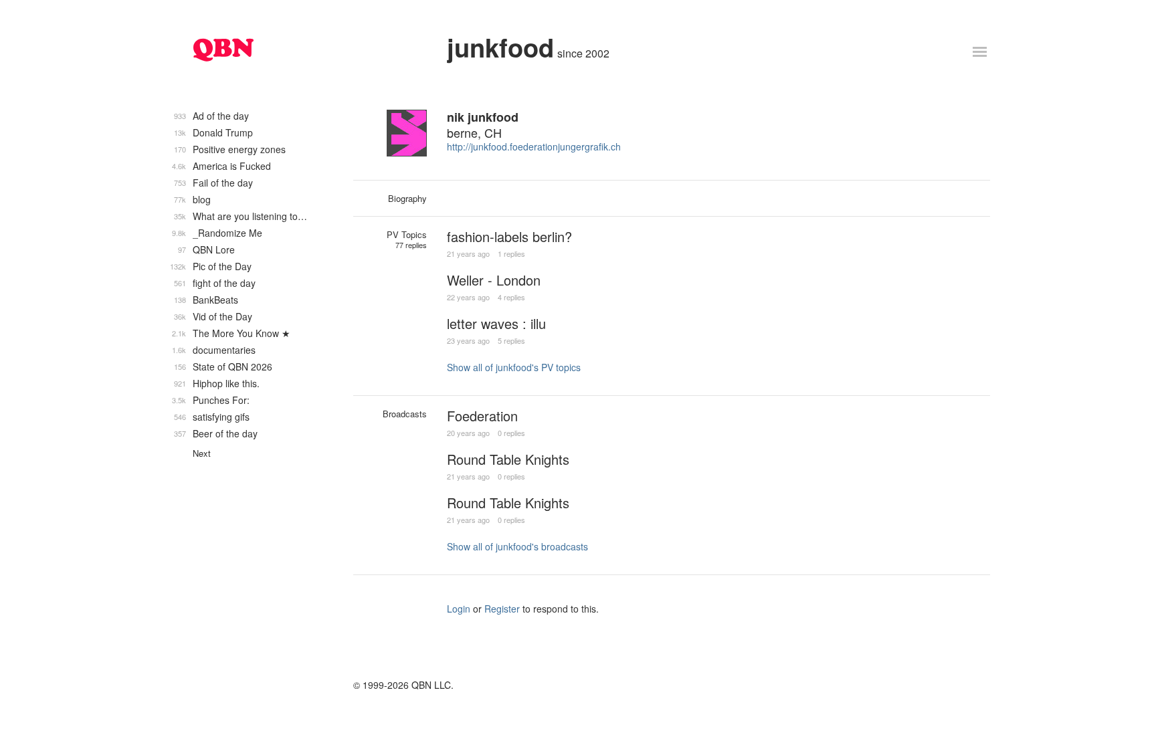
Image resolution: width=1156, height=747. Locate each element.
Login (458, 608)
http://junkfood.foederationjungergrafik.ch (534, 146)
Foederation (482, 415)
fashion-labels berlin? (509, 236)
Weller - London (494, 280)
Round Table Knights (508, 459)
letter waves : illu (496, 323)
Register (502, 608)
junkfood (500, 47)
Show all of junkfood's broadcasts (517, 546)
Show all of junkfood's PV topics (514, 367)
